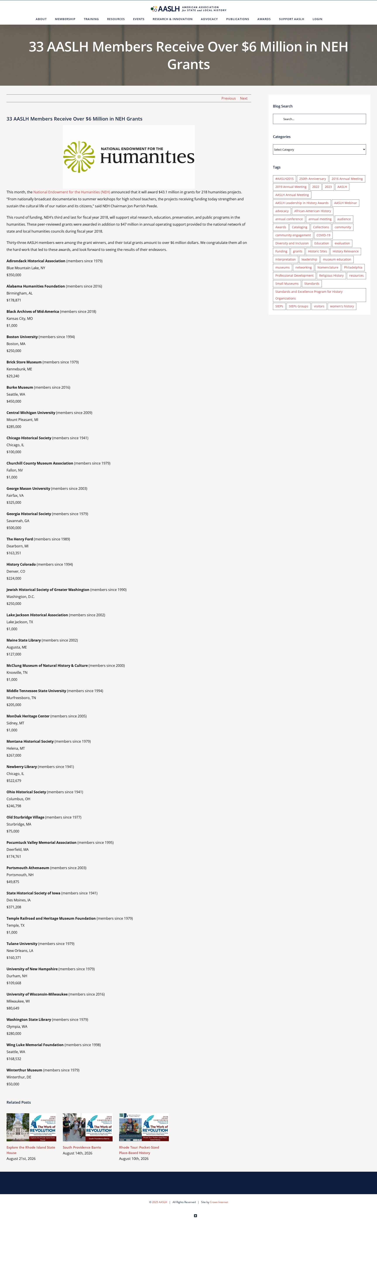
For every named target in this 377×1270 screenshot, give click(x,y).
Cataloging (299, 227)
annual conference (289, 219)
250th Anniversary (312, 179)
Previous (228, 98)
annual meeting (320, 219)
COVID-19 (323, 235)
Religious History (331, 275)
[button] (332, 19)
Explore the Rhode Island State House (25, 1127)
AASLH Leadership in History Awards (302, 203)
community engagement (293, 235)
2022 (315, 187)
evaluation (342, 243)
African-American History (312, 211)
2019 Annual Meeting (291, 187)
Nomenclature (327, 267)
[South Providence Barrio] (88, 1127)
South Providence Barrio (81, 1127)
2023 (328, 187)
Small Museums (287, 283)
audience (344, 219)
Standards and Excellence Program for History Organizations (309, 294)
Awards (280, 227)
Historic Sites (317, 251)
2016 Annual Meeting (347, 179)
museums (282, 267)
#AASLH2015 (284, 179)
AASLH (342, 187)
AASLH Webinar (345, 203)
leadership (309, 259)
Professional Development (294, 275)
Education (321, 243)
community (343, 227)
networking (303, 267)
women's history (342, 306)
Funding (281, 251)
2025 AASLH (159, 1202)
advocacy (282, 211)
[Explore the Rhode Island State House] (31, 1127)
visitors (319, 306)
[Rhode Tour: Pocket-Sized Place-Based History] (144, 1127)
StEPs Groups (298, 306)
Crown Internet (219, 1202)
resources (356, 275)
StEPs (279, 306)
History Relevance (346, 251)
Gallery (38, 1127)
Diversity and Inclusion (292, 243)
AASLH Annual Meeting (292, 195)
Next (244, 98)
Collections (321, 227)
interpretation (285, 259)
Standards (311, 283)
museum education (337, 259)
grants (297, 251)
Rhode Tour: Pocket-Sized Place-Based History (138, 1127)
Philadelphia (353, 267)
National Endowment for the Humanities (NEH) (71, 192)
